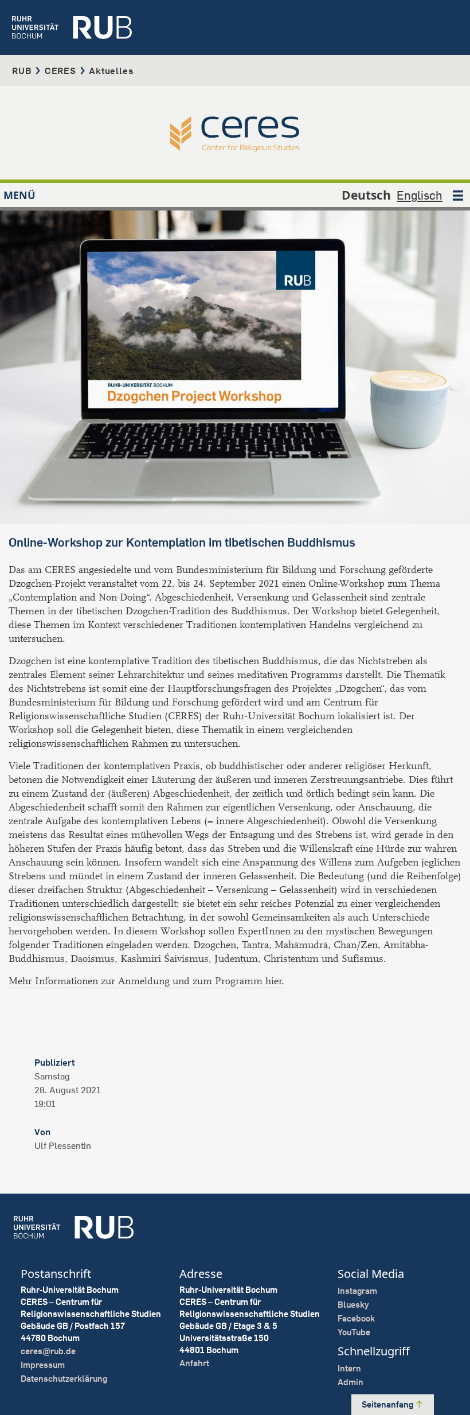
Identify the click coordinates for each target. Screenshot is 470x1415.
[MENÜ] (458, 195)
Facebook (356, 1318)
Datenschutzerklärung (64, 1378)
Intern (349, 1368)
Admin (350, 1382)
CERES (60, 70)
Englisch (419, 195)
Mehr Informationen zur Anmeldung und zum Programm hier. (146, 981)
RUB (22, 70)
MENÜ (19, 195)
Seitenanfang (388, 1404)
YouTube (354, 1332)
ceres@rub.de (48, 1351)
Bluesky (353, 1304)
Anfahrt (194, 1363)
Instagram (357, 1290)
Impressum (43, 1364)
